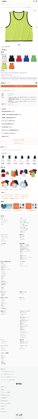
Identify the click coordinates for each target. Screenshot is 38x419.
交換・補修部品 (3, 363)
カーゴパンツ (3, 270)
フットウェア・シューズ (23, 345)
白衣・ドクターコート (23, 312)
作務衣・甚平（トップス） (24, 341)
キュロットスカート (4, 350)
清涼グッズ (3, 357)
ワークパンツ (3, 272)
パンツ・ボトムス (22, 261)
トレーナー (3, 239)
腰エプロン (21, 237)
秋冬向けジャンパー (4, 267)
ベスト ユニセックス (11, 149)
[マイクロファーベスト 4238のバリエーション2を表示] (2, 160)
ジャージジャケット (4, 341)
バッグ (2, 354)
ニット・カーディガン (23, 230)
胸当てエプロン (22, 236)
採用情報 (2, 389)
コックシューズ (22, 299)
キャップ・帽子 (3, 243)
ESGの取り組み (3, 411)
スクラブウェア (3, 312)
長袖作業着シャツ (4, 284)
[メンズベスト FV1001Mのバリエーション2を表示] (34, 160)
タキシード (3, 222)
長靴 (2, 278)
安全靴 (2, 276)
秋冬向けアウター (4, 281)
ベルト (2, 360)
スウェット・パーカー (4, 234)
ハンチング (3, 299)
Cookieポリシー (3, 406)
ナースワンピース (23, 335)
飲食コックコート (3, 291)
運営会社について (4, 386)
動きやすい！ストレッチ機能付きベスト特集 (21, 196)
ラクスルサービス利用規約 (5, 392)
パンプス (21, 347)
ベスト (2, 224)
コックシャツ (3, 293)
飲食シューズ (22, 297)
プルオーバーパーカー (4, 236)
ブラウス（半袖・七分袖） (24, 228)
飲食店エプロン (22, 234)
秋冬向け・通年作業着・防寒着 (5, 261)
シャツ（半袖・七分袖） (24, 225)
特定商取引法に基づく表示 (5, 395)
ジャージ (2, 339)
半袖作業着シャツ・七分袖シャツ (25, 249)
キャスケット (3, 300)
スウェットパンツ (4, 240)
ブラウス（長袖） (23, 227)
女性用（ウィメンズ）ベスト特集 (7, 196)
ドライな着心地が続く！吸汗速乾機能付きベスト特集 (10, 198)
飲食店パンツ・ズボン (23, 291)
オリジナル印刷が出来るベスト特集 (7, 194)
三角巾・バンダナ (4, 303)
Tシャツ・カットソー (23, 219)
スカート (2, 347)
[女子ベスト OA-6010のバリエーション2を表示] (15, 160)
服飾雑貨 (2, 362)
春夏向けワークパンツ (23, 258)
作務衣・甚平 (22, 339)
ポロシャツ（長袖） (23, 221)
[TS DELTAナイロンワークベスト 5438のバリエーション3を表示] (10, 160)
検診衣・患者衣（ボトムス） (24, 320)
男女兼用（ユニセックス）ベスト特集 (21, 194)
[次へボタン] (36, 27)
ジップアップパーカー (4, 237)
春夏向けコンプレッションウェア (25, 251)
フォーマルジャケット (4, 221)
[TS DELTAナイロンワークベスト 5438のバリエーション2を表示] (8, 160)
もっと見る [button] (22, 198)
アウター (2, 218)
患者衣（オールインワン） (24, 324)
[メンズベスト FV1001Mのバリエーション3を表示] (35, 160)
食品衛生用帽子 (3, 308)
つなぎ (21, 252)
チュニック (21, 315)
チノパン (21, 264)
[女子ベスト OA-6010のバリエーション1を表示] (14, 160)
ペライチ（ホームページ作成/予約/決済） (8, 379)
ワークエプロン (3, 275)
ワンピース (3, 348)
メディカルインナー (23, 337)
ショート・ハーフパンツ (24, 266)
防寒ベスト (3, 289)
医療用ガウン (22, 323)
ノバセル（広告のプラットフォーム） (7, 371)
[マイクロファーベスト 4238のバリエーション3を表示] (3, 160)
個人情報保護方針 (4, 397)
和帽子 (2, 305)
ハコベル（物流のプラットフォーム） (7, 374)
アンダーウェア (3, 273)
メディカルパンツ (23, 318)
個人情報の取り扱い (4, 400)
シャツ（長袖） (22, 224)
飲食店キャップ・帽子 (4, 297)
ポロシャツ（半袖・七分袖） (24, 222)
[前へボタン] (1, 27)
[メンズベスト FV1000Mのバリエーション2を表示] (27, 160)
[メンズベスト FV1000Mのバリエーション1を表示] (26, 160)
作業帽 (2, 287)
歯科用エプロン (22, 329)
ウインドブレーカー (4, 219)
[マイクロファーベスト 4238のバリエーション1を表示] (1, 160)
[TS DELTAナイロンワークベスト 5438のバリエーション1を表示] (7, 160)
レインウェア (3, 264)
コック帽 (2, 306)
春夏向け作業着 (22, 243)
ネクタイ (2, 359)
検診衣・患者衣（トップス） (24, 317)
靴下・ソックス (22, 348)
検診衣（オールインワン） (24, 326)
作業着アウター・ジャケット (24, 246)
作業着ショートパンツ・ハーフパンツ (26, 257)
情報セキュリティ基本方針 (5, 403)
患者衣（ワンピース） (23, 321)
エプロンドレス (22, 239)
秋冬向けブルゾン (4, 266)
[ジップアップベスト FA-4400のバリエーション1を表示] (20, 160)
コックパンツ (22, 293)
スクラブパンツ (3, 314)
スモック (21, 254)
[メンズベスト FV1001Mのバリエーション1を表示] (33, 160)
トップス (21, 218)
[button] (35, 10)
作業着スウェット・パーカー (5, 269)
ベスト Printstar (3, 149)
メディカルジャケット (23, 314)
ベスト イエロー (18, 149)
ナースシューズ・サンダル (24, 332)
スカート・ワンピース (4, 345)
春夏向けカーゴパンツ (23, 255)
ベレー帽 (2, 302)
